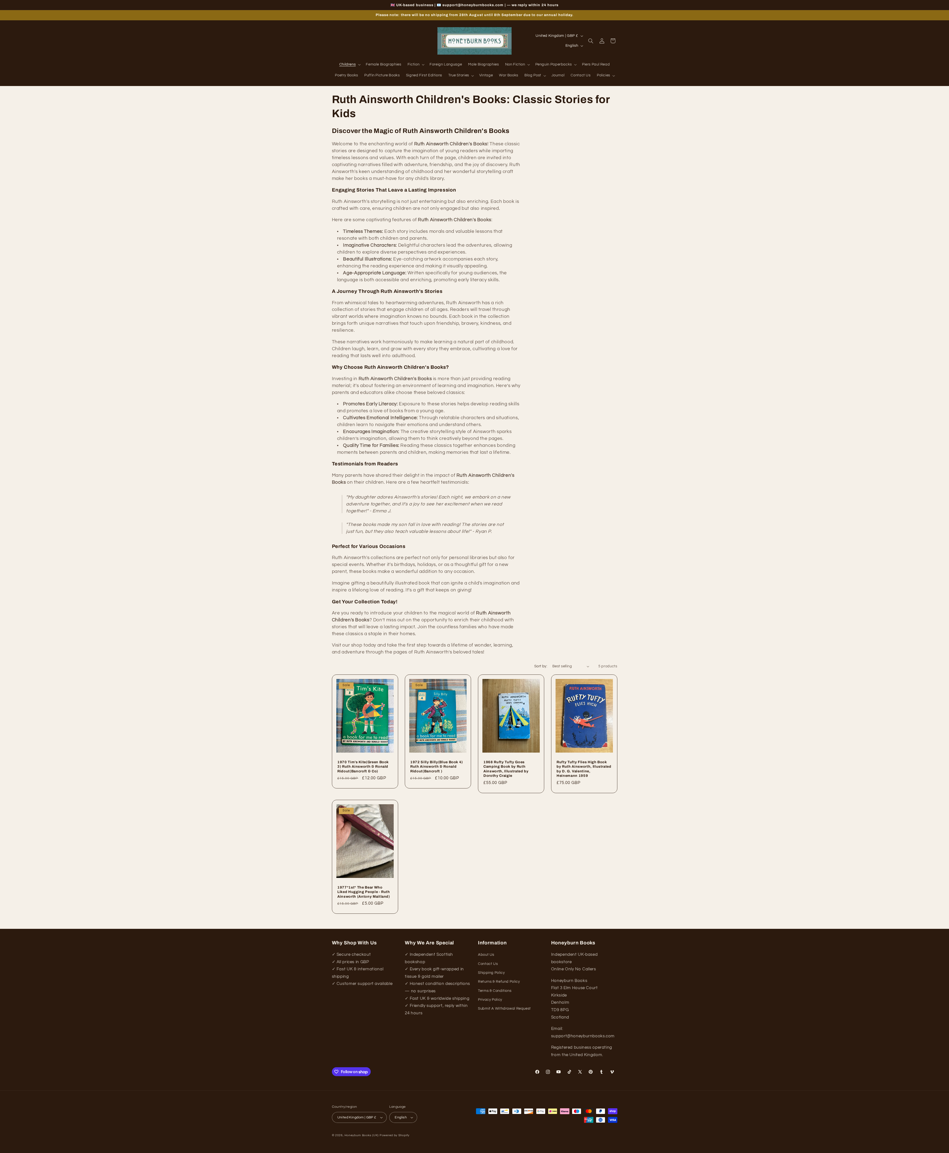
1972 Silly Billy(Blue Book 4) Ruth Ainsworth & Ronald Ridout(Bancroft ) (436, 766)
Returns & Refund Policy (499, 982)
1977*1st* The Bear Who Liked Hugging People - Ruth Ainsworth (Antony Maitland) (363, 891)
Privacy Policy (490, 999)
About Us (486, 955)
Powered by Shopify (395, 1135)
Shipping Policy (491, 973)
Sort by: (540, 666)
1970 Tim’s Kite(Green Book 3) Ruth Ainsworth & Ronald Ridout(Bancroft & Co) (363, 766)
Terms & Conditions (494, 991)
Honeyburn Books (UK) (362, 1135)
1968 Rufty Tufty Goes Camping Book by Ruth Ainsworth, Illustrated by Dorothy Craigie (506, 768)
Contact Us (488, 964)
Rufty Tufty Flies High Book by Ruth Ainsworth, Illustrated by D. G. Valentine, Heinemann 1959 (584, 768)
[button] (349, 64)
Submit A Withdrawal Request (504, 1009)
